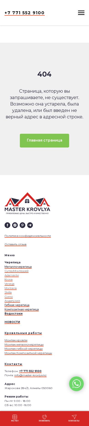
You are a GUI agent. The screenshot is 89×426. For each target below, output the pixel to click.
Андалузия (12, 300)
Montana (11, 288)
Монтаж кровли (16, 340)
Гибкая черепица (17, 305)
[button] (14, 418)
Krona (9, 279)
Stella (8, 292)
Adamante (12, 275)
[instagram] (15, 225)
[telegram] (30, 225)
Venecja (9, 283)
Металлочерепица (18, 266)
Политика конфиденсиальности (28, 235)
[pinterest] (22, 225)
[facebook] (7, 225)
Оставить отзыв (15, 244)
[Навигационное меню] (81, 13)
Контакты (13, 364)
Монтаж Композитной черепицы (28, 353)
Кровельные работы (23, 333)
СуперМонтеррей (17, 271)
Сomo (9, 296)
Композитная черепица (22, 309)
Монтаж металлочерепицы (24, 344)
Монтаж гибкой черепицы (24, 348)
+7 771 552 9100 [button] (25, 12)
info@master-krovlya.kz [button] (30, 375)
